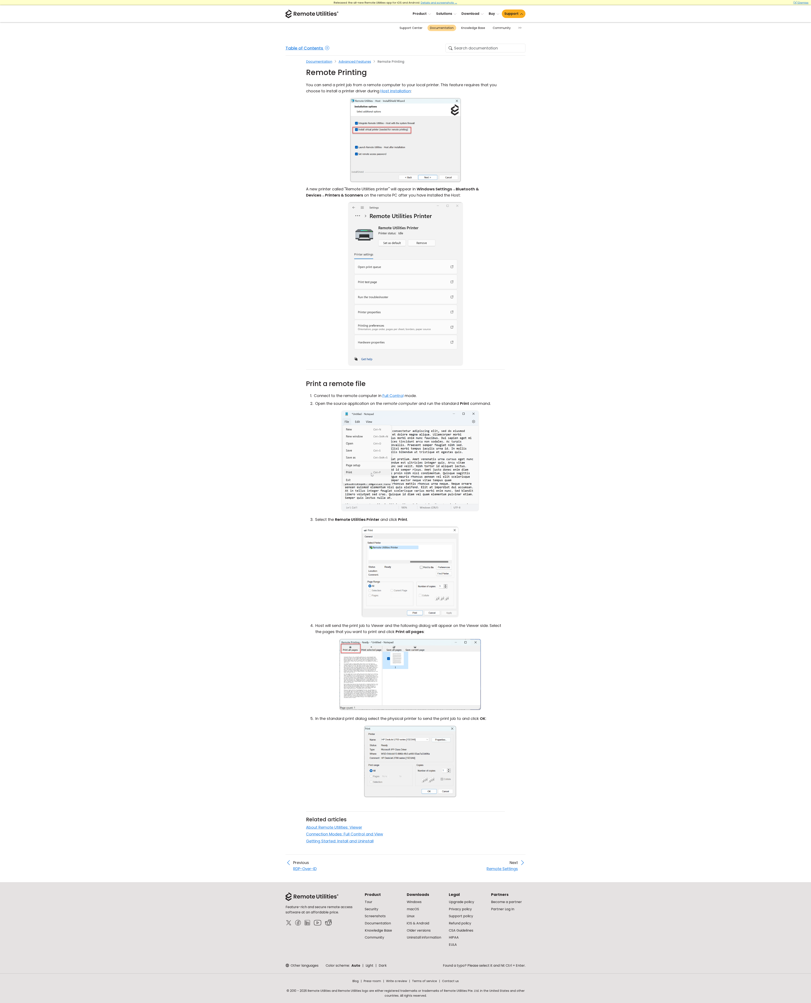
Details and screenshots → (439, 3)
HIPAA (454, 937)
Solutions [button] (444, 13)
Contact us (450, 981)
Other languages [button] (304, 965)
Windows (414, 901)
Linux (411, 916)
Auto (355, 965)
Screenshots (375, 916)
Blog (355, 981)
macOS (413, 909)
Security (371, 909)
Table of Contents (305, 48)
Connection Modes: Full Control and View (344, 834)
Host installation (395, 91)
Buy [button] (492, 13)
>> (520, 28)
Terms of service (424, 981)
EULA (453, 944)
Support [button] (511, 13)
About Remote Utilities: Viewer (334, 827)
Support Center (411, 28)
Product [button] (420, 13)
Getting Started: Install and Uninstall (340, 841)
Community (502, 28)
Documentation (442, 28)
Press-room (372, 981)
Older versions (419, 930)
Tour (368, 901)
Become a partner (506, 901)
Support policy (461, 916)
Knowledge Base (473, 28)
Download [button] (470, 13)
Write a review (396, 981)
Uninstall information (424, 937)
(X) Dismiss (800, 3)
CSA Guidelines (461, 930)
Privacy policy (460, 909)
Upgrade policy (461, 901)
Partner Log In (502, 909)
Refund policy (460, 923)
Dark (383, 965)
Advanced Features (355, 61)
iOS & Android (418, 923)
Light (369, 965)
